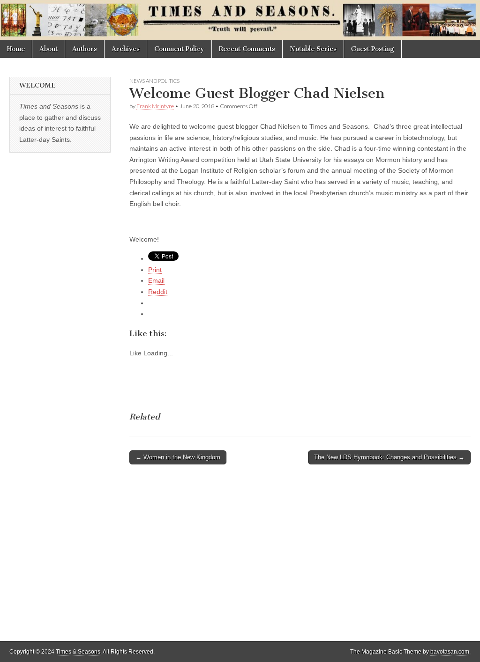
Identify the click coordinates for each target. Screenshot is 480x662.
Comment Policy (179, 49)
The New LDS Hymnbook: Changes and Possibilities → (389, 457)
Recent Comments (247, 49)
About (48, 49)
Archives (126, 49)
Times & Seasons (78, 651)
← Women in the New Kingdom (177, 457)
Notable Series (313, 49)
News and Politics (154, 81)
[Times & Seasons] (240, 20)
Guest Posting (372, 49)
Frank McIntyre (155, 106)
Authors (84, 49)
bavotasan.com (449, 651)
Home (16, 49)
